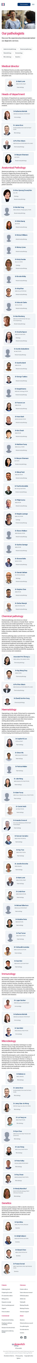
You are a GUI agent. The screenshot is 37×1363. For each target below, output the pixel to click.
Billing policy (5, 1299)
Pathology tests (6, 1289)
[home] (3, 4)
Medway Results (24, 1305)
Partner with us (24, 1289)
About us (22, 1320)
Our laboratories (24, 1329)
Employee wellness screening (7, 1323)
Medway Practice (24, 1308)
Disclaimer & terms (9, 1355)
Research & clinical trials (8, 1327)
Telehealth (22, 1302)
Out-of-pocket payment (8, 1305)
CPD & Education (24, 1295)
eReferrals (23, 1299)
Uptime (18, 1358)
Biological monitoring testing (7, 1331)
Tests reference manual (26, 1292)
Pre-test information (7, 1295)
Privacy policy (19, 1355)
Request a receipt (6, 1302)
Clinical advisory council (26, 1323)
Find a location (6, 1311)
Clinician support (24, 1311)
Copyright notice (28, 1355)
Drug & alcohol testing (7, 1320)
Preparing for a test (7, 1292)
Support (4, 1308)
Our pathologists (24, 1326)
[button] (33, 4)
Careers (22, 1332)
